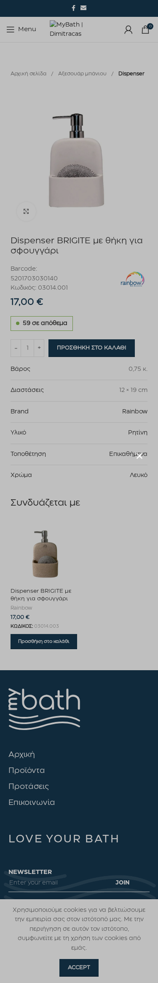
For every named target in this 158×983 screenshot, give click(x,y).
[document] (79, 491)
